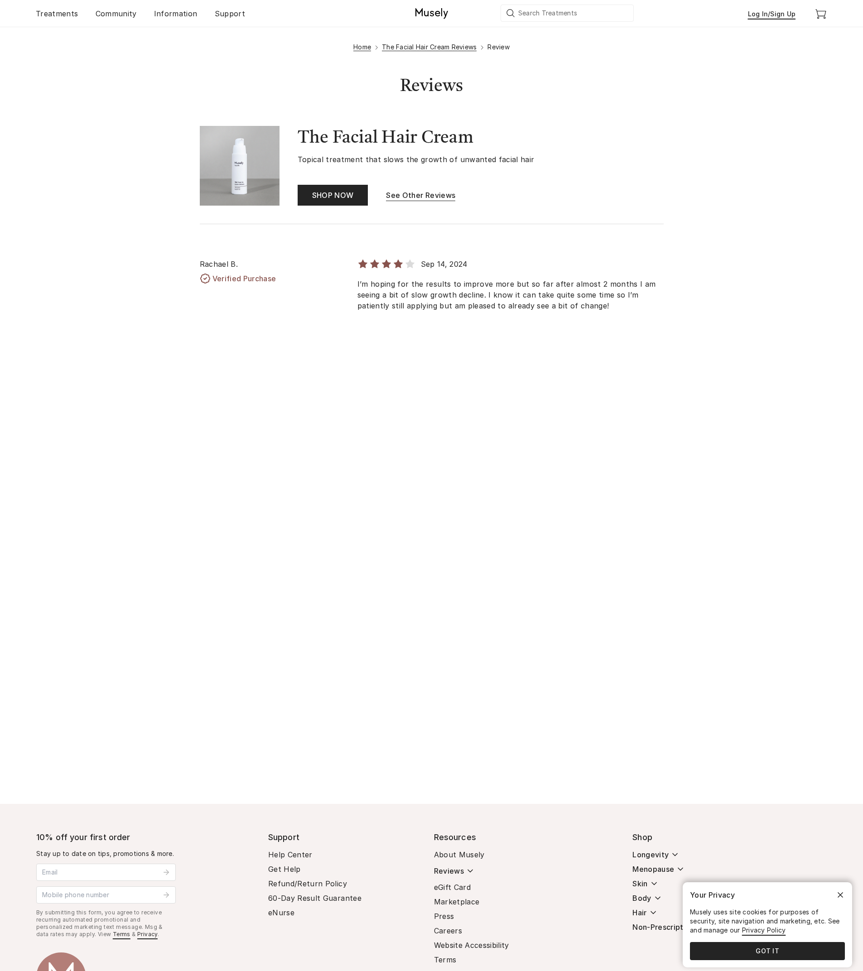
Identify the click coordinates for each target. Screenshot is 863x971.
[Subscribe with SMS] (166, 895)
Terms (121, 934)
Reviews (449, 870)
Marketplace (457, 901)
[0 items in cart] (821, 13)
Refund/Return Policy (307, 883)
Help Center (290, 854)
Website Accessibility (471, 945)
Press (444, 916)
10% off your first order (83, 837)
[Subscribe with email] (166, 872)
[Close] (840, 894)
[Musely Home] (431, 13)
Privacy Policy (764, 930)
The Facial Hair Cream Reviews (429, 47)
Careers (448, 930)
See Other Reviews (420, 195)
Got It (767, 951)
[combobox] (567, 13)
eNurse (281, 912)
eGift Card (452, 887)
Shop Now (333, 195)
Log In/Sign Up (772, 14)
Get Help (284, 869)
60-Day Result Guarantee (315, 898)
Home (362, 47)
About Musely (459, 854)
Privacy (147, 934)
